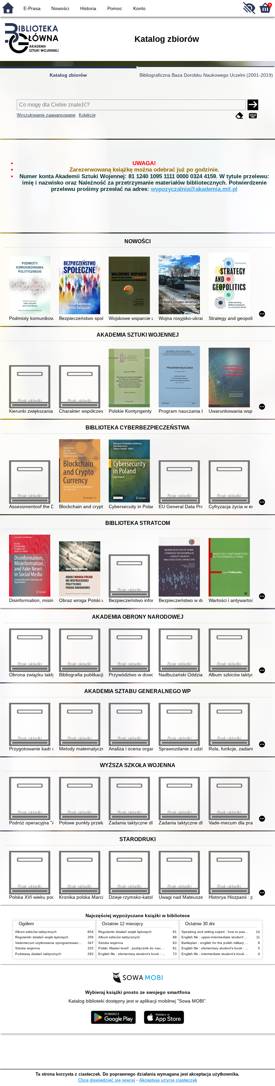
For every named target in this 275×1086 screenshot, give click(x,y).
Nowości (60, 8)
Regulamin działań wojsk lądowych (41, 937)
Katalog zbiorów (68, 75)
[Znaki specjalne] (253, 116)
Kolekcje (87, 115)
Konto (139, 8)
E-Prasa (32, 8)
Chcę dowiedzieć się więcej (106, 1080)
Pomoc (114, 8)
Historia (88, 8)
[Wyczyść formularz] (239, 116)
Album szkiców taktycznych (36, 932)
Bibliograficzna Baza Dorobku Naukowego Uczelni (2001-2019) (206, 75)
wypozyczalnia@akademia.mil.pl (194, 189)
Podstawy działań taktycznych (38, 954)
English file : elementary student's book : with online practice (144, 954)
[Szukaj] (253, 104)
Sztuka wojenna (27, 948)
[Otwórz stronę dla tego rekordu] (31, 286)
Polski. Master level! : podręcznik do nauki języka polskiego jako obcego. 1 (156, 948)
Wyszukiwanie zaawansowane (46, 115)
